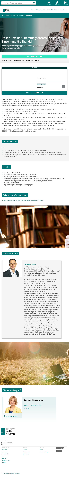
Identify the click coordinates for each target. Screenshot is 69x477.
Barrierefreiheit (5, 454)
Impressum (4, 449)
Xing (59, 448)
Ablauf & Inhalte (7, 60)
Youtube (59, 451)
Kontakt (37, 60)
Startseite (21, 15)
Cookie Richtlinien (6, 460)
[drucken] (61, 451)
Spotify (57, 451)
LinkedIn (63, 448)
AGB (3, 456)
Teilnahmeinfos (19, 60)
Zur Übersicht (7, 15)
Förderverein (26, 452)
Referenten (29, 60)
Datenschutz (5, 452)
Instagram (61, 448)
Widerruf (4, 458)
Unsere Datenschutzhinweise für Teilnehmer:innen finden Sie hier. (23, 200)
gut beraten (26, 454)
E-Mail (26, 408)
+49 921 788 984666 (32, 405)
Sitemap (4, 462)
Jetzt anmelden (32, 56)
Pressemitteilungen (44, 452)
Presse (41, 449)
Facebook (57, 448)
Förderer (25, 449)
